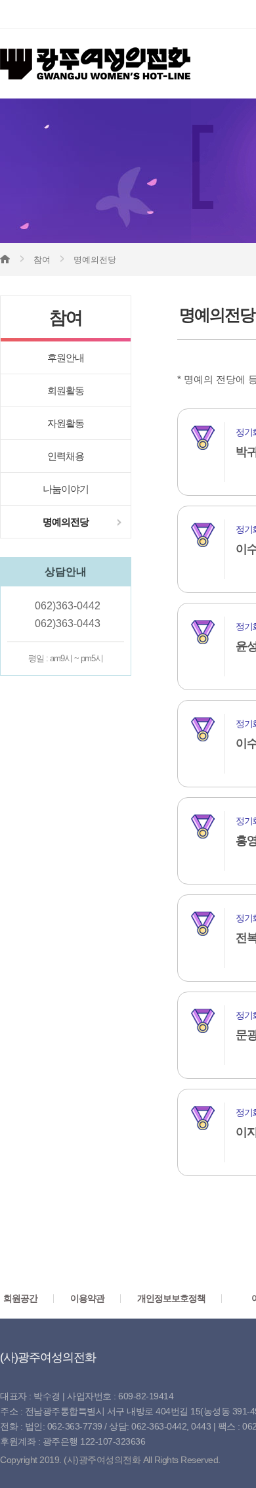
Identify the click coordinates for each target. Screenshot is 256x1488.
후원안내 (65, 357)
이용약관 (87, 1298)
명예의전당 (66, 521)
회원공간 (20, 1298)
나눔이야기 (66, 488)
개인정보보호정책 (171, 1298)
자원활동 (65, 423)
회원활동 (65, 390)
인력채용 (65, 456)
